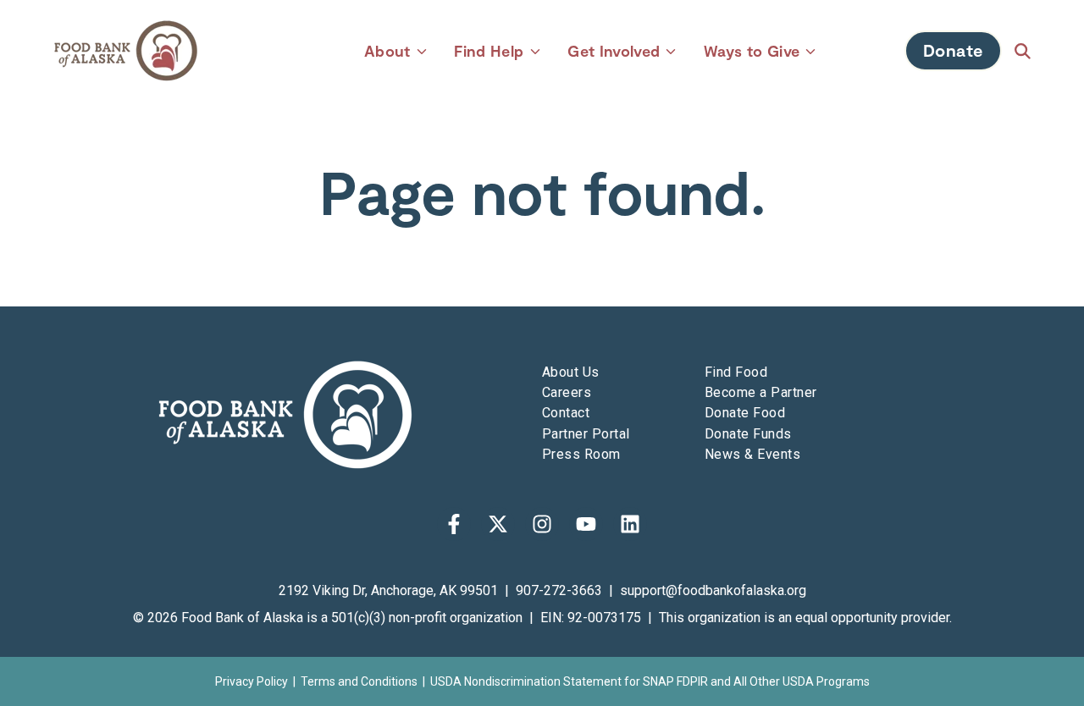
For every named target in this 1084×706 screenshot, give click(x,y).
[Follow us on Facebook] (454, 524)
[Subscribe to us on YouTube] (586, 524)
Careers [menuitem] (566, 392)
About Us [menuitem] (571, 372)
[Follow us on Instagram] (542, 524)
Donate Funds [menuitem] (748, 434)
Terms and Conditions (359, 681)
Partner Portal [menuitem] (586, 434)
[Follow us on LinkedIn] (630, 524)
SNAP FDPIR (675, 681)
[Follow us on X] (498, 524)
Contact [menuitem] (565, 413)
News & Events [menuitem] (752, 454)
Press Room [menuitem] (581, 454)
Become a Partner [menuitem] (761, 392)
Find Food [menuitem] (736, 372)
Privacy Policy (251, 681)
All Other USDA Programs (801, 681)
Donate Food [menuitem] (745, 413)
